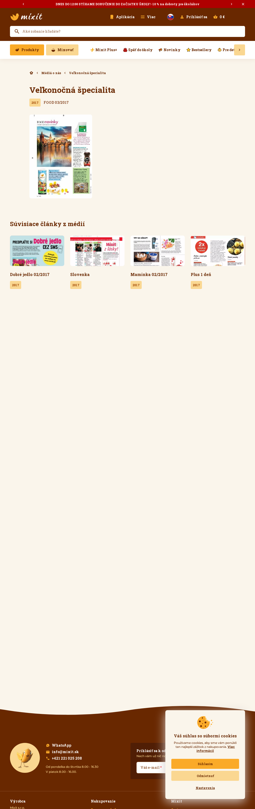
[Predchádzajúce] (23, 4)
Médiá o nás (51, 73)
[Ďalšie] (232, 4)
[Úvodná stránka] (26, 17)
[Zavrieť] (243, 4)
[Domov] (31, 73)
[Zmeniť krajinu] (170, 17)
